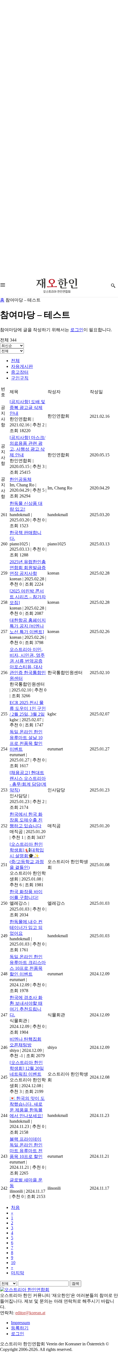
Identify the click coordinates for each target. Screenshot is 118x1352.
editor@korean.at (30, 1312)
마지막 (17, 1272)
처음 (15, 1207)
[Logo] (56, 285)
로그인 (76, 329)
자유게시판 (22, 366)
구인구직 (20, 378)
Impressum (20, 1322)
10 (13, 1262)
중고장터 (20, 372)
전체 (15, 360)
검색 (75, 1283)
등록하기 (20, 1328)
